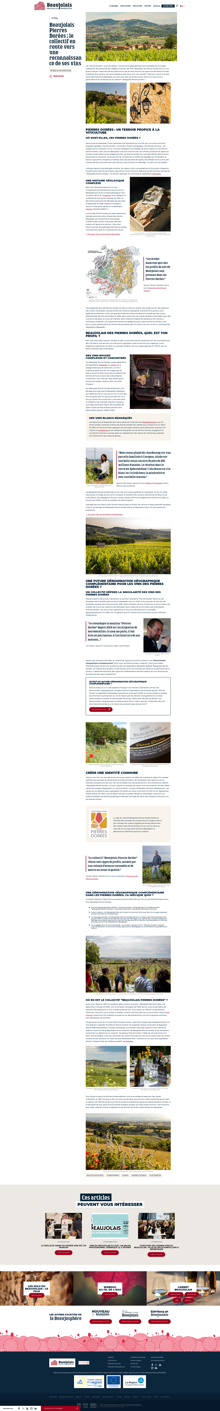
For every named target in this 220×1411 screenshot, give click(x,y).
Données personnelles (116, 1367)
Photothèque (136, 1367)
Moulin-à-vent (146, 1397)
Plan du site (112, 1360)
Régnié (156, 1397)
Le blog (156, 6)
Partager (58, 76)
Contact (111, 1357)
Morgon (135, 1397)
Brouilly (78, 1397)
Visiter (147, 6)
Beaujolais (156, 174)
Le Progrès (127, 1041)
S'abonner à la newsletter (53, 1408)
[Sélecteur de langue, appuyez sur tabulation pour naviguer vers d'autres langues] (182, 6)
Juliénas (127, 1397)
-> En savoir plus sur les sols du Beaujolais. (103, 234)
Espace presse (136, 1360)
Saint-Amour (165, 1397)
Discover (191, 1294)
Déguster (137, 6)
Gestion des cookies (138, 1357)
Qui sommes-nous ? (158, 1360)
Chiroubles (96, 1397)
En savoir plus (99, 709)
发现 (176, 1300)
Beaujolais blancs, (150, 422)
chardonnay (103, 430)
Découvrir (125, 6)
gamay (114, 365)
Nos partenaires (157, 1357)
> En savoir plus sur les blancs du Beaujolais (104, 514)
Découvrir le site (100, 1321)
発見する (188, 1300)
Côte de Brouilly (108, 1397)
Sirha (153, 1015)
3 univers (113, 6)
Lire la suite (64, 1252)
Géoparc (89, 209)
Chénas (86, 1397)
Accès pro (168, 6)
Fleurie (119, 1397)
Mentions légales (114, 1363)
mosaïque (107, 195)
